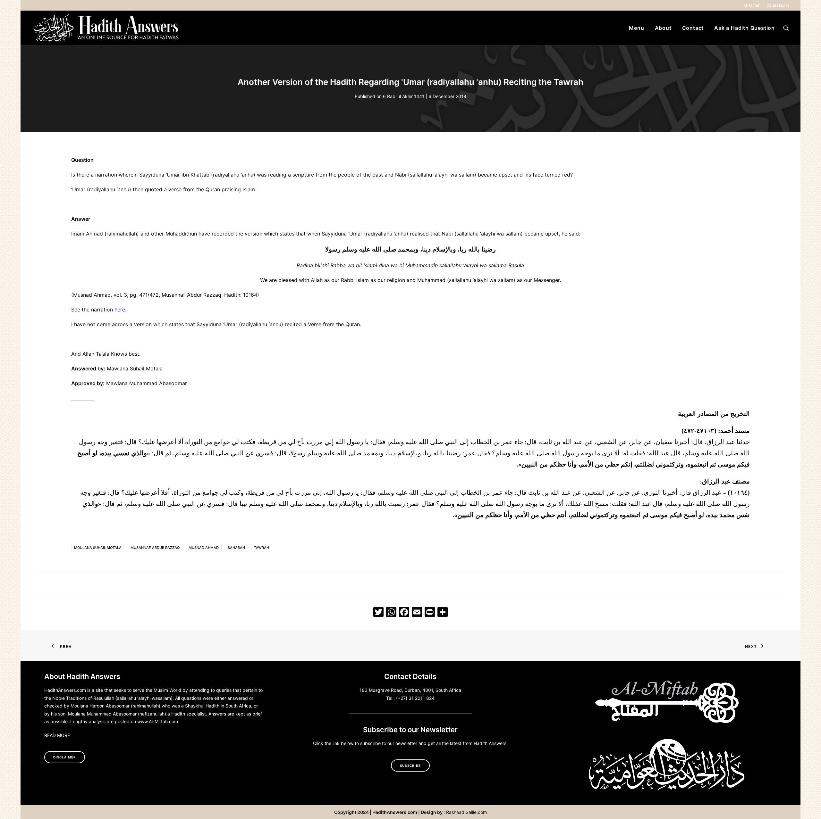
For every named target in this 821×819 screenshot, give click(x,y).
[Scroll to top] (808, 806)
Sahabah (236, 547)
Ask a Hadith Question (744, 28)
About (663, 28)
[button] (786, 28)
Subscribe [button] (410, 765)
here (119, 309)
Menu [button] (636, 28)
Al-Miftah (751, 5)
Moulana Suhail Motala (98, 547)
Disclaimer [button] (64, 757)
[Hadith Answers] (107, 27)
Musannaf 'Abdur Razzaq (155, 547)
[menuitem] (753, 5)
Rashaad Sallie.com (466, 812)
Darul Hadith (777, 5)
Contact (693, 28)
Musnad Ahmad (204, 547)
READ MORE (57, 735)
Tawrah (261, 547)
